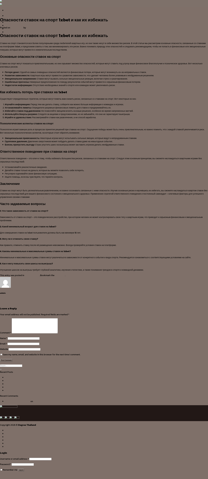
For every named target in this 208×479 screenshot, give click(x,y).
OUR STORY (11, 433)
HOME (8, 15)
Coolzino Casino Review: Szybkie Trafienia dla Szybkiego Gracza (36, 387)
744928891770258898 (11, 302)
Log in (21, 470)
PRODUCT (10, 25)
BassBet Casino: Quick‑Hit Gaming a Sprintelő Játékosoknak (34, 384)
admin (29, 27)
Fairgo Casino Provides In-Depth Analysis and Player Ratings (30, 299)
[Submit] (1, 369)
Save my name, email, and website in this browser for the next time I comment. (41, 354)
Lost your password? (10, 475)
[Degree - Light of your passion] (4, 3)
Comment (5, 332)
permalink (60, 275)
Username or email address (14, 458)
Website (4, 349)
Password (5, 464)
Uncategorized (6, 12)
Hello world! (39, 401)
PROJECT (10, 443)
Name (3, 338)
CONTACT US (12, 32)
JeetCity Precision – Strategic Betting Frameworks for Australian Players (40, 380)
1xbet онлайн (36, 197)
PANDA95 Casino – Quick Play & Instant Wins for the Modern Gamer (38, 377)
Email (3, 343)
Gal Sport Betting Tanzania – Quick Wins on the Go (29, 390)
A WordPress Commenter (17, 401)
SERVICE (9, 436)
